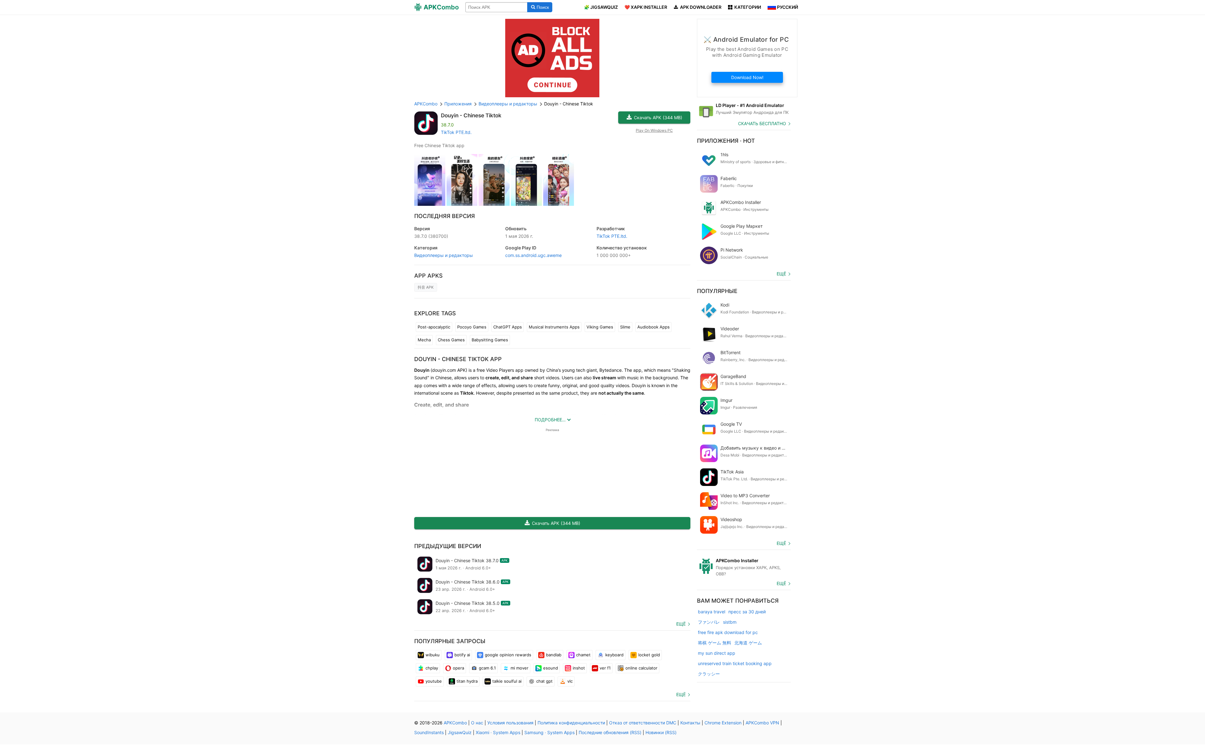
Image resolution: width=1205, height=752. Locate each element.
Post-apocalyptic (434, 326)
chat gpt (544, 681)
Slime (625, 326)
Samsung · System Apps (549, 732)
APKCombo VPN (762, 722)
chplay (432, 667)
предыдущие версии (447, 546)
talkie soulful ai (507, 681)
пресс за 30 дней (747, 611)
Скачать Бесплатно (762, 123)
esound (550, 667)
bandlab (553, 654)
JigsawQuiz (460, 732)
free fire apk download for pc (728, 632)
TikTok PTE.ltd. (456, 132)
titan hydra (467, 681)
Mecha (424, 339)
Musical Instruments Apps (554, 326)
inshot (579, 667)
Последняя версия (444, 216)
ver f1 (605, 667)
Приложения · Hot (726, 140)
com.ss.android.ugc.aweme (533, 255)
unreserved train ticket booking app (735, 663)
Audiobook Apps (653, 326)
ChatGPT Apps (507, 326)
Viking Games (599, 326)
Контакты (690, 722)
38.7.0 (431, 236)
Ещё (681, 624)
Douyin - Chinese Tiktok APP (458, 359)
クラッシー (709, 673)
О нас (477, 722)
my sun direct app (716, 653)
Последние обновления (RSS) (610, 732)
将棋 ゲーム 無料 (714, 642)
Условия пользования (510, 722)
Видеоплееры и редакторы (443, 255)
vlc (570, 681)
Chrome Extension (723, 722)
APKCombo (425, 103)
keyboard (614, 654)
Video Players (500, 370)
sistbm (729, 622)
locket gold (649, 654)
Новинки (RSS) (661, 732)
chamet (583, 654)
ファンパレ (709, 622)
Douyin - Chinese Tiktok (471, 115)
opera (458, 667)
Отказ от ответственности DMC (642, 722)
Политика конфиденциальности (571, 722)
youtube (434, 681)
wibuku (433, 654)
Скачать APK (658, 117)
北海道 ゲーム (748, 642)
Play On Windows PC (654, 130)
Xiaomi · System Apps (498, 732)
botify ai (462, 654)
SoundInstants (429, 732)
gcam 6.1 (487, 667)
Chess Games (451, 339)
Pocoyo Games (471, 326)
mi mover (519, 667)
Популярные (717, 291)
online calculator (641, 667)
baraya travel (711, 611)
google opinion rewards (508, 654)
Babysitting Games (490, 339)
